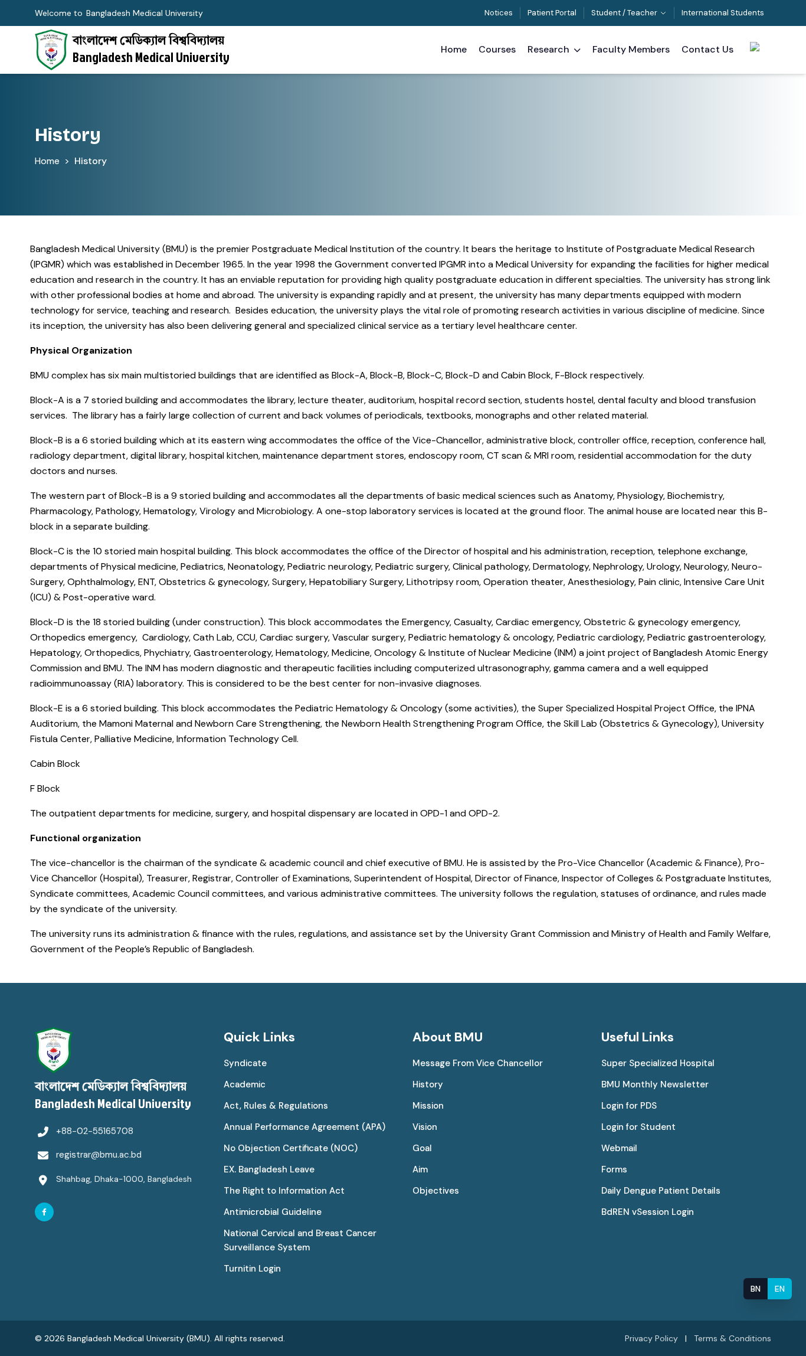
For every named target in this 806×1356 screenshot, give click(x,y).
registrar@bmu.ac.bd (99, 1155)
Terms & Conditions (732, 1338)
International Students (723, 13)
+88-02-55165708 (94, 1131)
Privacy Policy (651, 1338)
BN (756, 1288)
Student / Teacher (624, 13)
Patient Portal (551, 13)
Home (47, 161)
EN (780, 1288)
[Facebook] (44, 1212)
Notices (498, 13)
